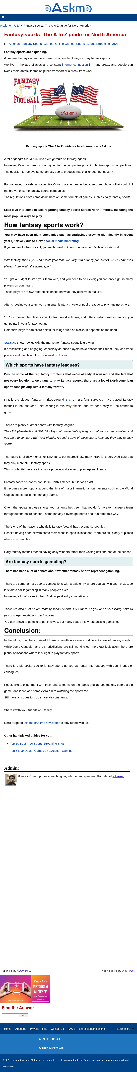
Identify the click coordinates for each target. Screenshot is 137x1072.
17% (68, 399)
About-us (21, 1028)
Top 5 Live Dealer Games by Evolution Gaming (41, 750)
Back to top (123, 1028)
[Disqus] (70, 832)
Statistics (10, 342)
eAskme (5, 25)
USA (17, 25)
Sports (81, 43)
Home (8, 1028)
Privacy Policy (39, 1028)
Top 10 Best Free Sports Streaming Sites (37, 743)
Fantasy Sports (32, 43)
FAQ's (72, 1028)
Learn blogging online (92, 1028)
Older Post (128, 970)
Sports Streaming (99, 43)
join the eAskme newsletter (42, 723)
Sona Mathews (32, 1060)
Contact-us (57, 1028)
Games (49, 43)
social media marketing (62, 241)
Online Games (65, 43)
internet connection (75, 64)
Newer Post (24, 970)
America (15, 43)
